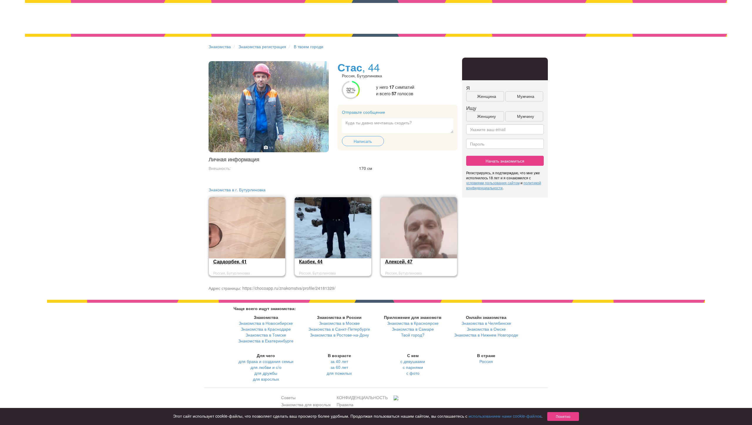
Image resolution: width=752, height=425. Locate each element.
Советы (288, 397)
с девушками (412, 361)
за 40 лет (339, 361)
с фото (412, 373)
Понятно (563, 416)
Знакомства (220, 46)
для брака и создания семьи (266, 361)
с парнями (413, 367)
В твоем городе (308, 46)
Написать (363, 141)
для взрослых (266, 379)
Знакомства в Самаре (413, 329)
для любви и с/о (266, 367)
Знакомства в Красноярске (413, 323)
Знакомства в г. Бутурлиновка (237, 190)
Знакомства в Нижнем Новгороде (486, 335)
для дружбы (265, 373)
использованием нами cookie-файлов (505, 416)
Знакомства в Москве (339, 323)
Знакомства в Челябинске (486, 323)
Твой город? (412, 335)
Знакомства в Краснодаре (266, 329)
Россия (486, 361)
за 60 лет (339, 367)
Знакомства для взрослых (306, 404)
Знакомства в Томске (266, 335)
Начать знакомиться (505, 161)
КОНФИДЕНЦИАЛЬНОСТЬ (362, 397)
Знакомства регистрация (262, 46)
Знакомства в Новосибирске (266, 323)
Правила (345, 404)
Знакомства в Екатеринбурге (265, 341)
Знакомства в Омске (486, 329)
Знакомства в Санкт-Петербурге (339, 329)
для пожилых (339, 373)
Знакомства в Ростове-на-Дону (339, 335)
